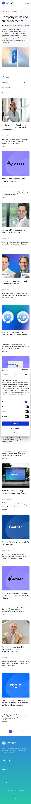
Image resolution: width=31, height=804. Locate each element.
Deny (15, 432)
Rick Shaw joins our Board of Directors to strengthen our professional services (13, 649)
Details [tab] (15, 374)
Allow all (15, 423)
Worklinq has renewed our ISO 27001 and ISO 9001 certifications (14, 333)
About (9, 11)
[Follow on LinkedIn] (4, 760)
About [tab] (25, 374)
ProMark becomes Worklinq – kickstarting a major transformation (15, 492)
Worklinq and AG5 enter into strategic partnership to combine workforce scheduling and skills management (14, 438)
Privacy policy (18, 797)
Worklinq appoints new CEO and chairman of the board (14, 282)
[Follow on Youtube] (9, 760)
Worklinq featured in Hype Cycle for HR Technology (15, 543)
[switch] (27, 407)
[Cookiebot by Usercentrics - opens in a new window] (22, 370)
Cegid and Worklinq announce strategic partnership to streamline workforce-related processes (15, 702)
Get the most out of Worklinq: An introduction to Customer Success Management (15, 127)
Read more (4, 146)
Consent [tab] (5, 374)
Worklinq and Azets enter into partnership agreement (13, 180)
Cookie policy (8, 797)
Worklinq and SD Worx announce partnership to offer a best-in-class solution (15, 595)
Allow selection (15, 428)
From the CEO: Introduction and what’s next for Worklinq (14, 231)
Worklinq (21, 790)
